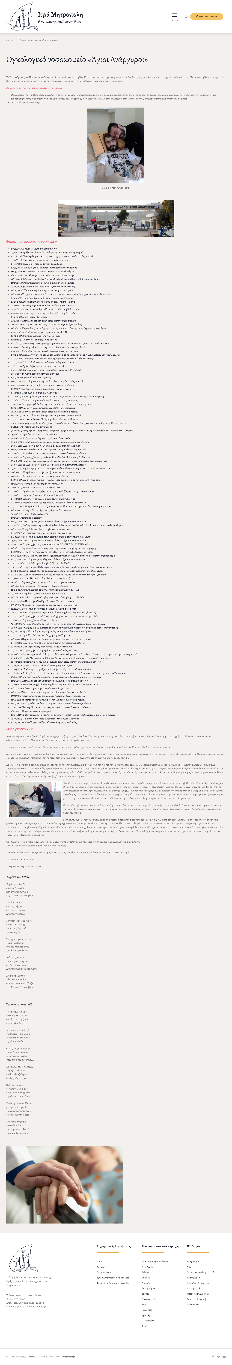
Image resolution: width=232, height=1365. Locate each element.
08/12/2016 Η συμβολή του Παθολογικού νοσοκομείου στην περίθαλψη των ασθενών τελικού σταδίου (61, 567)
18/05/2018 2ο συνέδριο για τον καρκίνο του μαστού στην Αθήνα (43, 275)
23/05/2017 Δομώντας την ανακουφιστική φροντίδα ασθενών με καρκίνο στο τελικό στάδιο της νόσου (62, 468)
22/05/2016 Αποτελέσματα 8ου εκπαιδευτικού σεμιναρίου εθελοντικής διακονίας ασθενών (56, 662)
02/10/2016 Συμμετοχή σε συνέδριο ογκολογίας (35, 620)
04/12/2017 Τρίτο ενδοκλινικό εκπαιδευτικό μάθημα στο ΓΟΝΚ (42, 362)
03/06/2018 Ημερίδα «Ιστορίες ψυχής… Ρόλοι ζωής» (37, 264)
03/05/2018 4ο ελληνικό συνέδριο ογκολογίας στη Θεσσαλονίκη (43, 286)
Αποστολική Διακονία (198, 1294)
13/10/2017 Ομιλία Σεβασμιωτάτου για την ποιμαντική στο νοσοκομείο (46, 415)
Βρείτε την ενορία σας (208, 16)
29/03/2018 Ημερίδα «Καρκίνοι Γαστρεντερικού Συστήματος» (42, 298)
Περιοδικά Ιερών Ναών (199, 1283)
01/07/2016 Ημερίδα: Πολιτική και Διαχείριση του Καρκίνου (41, 635)
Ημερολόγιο (193, 1261)
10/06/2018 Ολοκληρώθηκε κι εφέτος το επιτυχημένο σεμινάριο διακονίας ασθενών (53, 256)
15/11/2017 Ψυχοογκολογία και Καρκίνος (31, 377)
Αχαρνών (101, 1267)
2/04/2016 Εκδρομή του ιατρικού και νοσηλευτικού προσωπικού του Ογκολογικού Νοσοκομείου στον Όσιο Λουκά (69, 673)
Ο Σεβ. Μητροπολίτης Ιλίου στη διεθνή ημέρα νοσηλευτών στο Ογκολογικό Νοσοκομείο (67, 658)
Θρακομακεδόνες (151, 1299)
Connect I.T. (31, 1356)
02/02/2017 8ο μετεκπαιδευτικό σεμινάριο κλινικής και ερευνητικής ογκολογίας (51, 536)
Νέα (189, 1267)
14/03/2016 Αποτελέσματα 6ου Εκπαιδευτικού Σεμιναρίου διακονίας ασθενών (50, 680)
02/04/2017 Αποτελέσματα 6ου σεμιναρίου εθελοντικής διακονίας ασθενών (48, 502)
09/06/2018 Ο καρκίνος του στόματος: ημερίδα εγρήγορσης (41, 260)
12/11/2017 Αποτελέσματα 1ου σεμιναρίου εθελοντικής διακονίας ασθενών (47, 381)
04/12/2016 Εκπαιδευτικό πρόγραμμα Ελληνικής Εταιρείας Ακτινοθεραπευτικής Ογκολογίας (57, 571)
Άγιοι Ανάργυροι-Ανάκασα (155, 1261)
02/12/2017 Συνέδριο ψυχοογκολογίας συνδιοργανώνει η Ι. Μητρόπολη (46, 370)
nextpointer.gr (68, 1356)
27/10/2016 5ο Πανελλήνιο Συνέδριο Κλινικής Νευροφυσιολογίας (43, 601)
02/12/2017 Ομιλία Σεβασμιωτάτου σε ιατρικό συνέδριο (39, 366)
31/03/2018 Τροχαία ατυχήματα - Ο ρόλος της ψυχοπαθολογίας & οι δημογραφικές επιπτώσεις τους (60, 294)
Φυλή (144, 1326)
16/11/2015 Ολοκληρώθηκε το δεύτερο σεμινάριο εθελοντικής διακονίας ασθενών (51, 703)
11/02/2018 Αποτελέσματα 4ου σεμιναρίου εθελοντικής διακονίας (43, 313)
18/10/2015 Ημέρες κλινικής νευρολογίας (31, 711)
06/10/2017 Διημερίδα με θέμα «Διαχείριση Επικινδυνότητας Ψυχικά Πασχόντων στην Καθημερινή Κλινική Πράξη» (68, 423)
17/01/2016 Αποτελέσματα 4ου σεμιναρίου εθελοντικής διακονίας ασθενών (48, 696)
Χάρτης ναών (193, 1277)
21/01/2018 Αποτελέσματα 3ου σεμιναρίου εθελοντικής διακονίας (43, 320)
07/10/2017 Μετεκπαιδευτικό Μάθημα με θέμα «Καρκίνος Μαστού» (45, 419)
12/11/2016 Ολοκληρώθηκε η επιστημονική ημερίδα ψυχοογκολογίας (45, 590)
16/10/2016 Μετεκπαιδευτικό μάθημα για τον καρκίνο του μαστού (44, 605)
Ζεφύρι (145, 1294)
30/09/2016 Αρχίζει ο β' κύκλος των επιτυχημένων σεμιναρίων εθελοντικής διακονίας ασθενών (58, 624)
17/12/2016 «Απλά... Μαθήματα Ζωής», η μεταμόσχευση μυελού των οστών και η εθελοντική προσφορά (63, 555)
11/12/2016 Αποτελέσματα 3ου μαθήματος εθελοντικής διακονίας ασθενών (48, 559)
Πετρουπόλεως (104, 1272)
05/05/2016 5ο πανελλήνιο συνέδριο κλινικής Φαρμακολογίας (41, 665)
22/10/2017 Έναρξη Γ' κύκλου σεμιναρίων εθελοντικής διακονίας (43, 408)
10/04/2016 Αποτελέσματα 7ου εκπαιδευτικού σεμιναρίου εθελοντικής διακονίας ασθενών (56, 677)
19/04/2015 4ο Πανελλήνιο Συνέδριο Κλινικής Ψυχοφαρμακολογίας (44, 722)
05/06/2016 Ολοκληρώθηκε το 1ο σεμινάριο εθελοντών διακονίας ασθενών (48, 643)
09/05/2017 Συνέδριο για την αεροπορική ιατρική (35, 487)
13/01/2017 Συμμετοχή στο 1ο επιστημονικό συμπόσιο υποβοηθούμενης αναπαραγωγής (54, 548)
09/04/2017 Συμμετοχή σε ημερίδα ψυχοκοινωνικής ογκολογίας (43, 499)
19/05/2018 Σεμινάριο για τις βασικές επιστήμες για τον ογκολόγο (44, 267)
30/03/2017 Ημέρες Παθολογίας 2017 (29, 514)
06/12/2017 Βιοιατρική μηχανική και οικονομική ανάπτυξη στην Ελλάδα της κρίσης (52, 358)
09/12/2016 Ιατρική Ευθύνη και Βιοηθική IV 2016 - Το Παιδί (40, 563)
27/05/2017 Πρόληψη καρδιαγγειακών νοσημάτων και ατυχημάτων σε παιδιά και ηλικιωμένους (59, 461)
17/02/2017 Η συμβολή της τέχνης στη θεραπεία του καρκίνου (41, 529)
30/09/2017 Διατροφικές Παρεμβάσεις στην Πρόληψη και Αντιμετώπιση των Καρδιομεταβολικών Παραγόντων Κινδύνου (72, 430)
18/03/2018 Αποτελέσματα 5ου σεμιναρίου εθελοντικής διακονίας (43, 302)
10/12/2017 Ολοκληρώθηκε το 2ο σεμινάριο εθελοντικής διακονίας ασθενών (48, 347)
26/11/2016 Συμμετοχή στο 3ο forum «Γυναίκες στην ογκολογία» (43, 582)
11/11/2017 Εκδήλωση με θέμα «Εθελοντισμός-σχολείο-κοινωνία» (43, 389)
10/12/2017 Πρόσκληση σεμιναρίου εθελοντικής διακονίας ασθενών (44, 351)
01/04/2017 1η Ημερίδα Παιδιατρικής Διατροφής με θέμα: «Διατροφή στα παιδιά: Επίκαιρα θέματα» (61, 506)
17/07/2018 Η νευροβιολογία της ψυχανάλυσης (34, 248)
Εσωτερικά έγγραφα (197, 1299)
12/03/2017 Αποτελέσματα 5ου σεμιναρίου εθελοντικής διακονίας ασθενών (48, 521)
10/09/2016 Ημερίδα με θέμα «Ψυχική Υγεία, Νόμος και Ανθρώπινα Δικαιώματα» (52, 631)
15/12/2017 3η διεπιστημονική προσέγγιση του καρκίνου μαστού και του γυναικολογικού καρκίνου (60, 343)
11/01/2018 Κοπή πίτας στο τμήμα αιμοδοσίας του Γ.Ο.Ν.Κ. (40, 332)
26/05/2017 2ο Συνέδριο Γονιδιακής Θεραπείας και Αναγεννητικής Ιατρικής (48, 464)
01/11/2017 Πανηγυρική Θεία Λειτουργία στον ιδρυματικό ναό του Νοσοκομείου (51, 404)
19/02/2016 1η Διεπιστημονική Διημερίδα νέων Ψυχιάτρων (40, 688)
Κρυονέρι (146, 1315)
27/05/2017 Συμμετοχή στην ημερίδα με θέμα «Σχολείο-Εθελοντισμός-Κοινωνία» (51, 457)
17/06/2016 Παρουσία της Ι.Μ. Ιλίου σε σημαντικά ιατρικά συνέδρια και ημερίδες (52, 639)
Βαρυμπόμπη (148, 1288)
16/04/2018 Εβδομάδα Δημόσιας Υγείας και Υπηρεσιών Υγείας (42, 290)
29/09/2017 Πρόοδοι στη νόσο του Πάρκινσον (34, 434)
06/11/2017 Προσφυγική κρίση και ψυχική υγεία (34, 392)
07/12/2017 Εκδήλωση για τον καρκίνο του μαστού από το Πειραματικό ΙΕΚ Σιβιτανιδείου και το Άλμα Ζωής (65, 355)
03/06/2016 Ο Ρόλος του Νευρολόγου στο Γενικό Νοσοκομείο (41, 646)
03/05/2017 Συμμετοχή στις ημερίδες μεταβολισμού (37, 495)
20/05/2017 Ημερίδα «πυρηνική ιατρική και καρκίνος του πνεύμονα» (45, 472)
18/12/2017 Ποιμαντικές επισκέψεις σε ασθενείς (34, 339)
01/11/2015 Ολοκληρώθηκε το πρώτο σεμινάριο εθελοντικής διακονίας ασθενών (50, 707)
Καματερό (147, 1310)
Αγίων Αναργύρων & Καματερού (113, 1277)
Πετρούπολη (148, 1320)
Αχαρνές (146, 1283)
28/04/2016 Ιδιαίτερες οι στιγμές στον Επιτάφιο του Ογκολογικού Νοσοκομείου (51, 669)
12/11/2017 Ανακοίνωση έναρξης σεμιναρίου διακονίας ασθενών (42, 385)
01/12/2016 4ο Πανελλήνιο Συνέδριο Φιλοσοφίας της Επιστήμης (42, 578)
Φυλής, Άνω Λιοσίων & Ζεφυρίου (113, 1283)
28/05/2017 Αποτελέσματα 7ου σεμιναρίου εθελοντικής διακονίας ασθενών (48, 453)
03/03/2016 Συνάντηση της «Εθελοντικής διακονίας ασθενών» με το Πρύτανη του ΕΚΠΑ (54, 684)
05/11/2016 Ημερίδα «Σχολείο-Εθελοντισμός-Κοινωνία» (39, 593)
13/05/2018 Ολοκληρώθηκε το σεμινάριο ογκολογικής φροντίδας (43, 283)
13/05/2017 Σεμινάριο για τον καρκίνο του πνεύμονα (37, 483)
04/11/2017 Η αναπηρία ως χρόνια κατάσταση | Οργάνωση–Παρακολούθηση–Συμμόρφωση (57, 396)
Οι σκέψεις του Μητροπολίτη (201, 1272)
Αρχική (9, 40)
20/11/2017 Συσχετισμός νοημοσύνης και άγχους (35, 374)
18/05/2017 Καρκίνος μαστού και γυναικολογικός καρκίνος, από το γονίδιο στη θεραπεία (55, 480)
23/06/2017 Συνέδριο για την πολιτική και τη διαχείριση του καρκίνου (45, 446)
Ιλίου (99, 1261)
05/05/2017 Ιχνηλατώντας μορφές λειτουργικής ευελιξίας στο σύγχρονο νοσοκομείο (53, 491)
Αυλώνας (146, 1272)
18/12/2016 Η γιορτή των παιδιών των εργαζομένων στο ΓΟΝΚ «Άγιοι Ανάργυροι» (52, 552)
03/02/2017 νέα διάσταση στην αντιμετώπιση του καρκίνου (41, 533)
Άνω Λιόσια (147, 1267)
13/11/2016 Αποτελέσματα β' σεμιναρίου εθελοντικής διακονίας (42, 586)
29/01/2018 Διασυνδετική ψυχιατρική (29, 317)
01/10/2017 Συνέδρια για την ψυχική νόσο (31, 427)
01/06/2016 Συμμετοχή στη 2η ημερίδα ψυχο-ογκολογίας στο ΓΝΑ (44, 650)
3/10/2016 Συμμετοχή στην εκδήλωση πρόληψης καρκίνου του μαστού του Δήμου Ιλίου (55, 616)
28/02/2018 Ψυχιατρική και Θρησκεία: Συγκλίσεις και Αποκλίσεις (44, 305)
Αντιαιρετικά (193, 1288)
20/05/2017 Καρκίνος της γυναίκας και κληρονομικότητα (39, 476)
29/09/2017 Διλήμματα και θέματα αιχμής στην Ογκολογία (40, 438)
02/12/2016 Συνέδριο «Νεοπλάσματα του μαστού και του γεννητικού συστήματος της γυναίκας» (59, 574)
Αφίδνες (146, 1277)
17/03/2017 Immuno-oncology (26, 518)
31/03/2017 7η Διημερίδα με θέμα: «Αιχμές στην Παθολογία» (41, 510)
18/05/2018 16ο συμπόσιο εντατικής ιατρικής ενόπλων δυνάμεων (43, 271)
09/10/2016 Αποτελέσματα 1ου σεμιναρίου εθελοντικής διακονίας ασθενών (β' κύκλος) (53, 612)
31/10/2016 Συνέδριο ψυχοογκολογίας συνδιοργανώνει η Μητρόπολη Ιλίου (48, 597)
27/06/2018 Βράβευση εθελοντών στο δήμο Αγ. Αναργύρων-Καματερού (47, 252)
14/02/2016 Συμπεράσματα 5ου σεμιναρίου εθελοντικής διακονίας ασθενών (48, 692)
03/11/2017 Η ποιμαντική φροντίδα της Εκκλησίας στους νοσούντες (44, 400)
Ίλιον (144, 1304)
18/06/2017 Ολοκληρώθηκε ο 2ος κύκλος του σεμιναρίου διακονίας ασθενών (48, 449)
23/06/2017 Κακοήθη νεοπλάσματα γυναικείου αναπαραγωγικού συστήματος (50, 442)
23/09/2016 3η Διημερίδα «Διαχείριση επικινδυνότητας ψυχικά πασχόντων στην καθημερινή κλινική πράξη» (65, 627)
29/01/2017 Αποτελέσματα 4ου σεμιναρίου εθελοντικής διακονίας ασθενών (48, 540)
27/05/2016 (17, 658)
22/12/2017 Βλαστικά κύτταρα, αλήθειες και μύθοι (36, 336)
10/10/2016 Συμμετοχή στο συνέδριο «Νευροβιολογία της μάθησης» (45, 608)
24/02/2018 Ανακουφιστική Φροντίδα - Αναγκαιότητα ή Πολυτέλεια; (45, 309)
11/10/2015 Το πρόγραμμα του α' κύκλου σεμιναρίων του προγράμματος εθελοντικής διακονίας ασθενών (63, 715)
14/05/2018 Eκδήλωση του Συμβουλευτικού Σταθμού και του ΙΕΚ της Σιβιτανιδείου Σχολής (56, 279)
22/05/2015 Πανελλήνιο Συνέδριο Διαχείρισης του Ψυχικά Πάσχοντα (45, 718)
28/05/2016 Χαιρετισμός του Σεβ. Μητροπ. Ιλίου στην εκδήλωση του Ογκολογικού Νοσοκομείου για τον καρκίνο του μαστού (74, 654)
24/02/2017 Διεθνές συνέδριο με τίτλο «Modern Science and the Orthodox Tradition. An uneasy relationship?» (67, 525)
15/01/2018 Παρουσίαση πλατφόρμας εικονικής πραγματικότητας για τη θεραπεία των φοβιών (58, 328)
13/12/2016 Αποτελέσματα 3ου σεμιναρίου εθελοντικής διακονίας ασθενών (48, 699)
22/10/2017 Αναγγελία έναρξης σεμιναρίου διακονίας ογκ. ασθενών (44, 411)
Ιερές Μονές (193, 1304)
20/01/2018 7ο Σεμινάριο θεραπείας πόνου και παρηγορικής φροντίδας (46, 324)
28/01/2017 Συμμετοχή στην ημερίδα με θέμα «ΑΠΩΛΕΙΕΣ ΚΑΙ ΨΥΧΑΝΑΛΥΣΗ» (51, 544)
